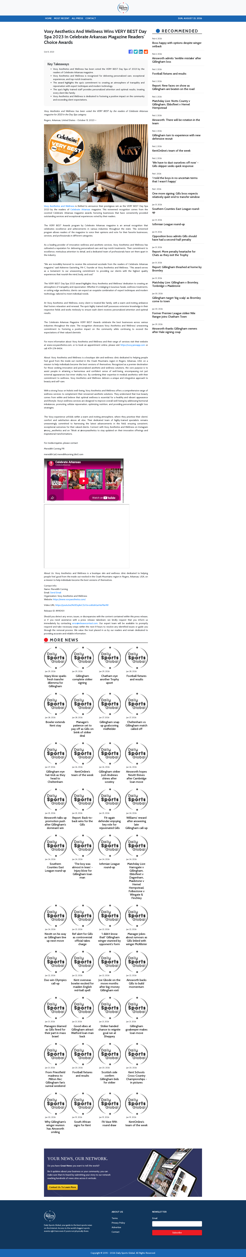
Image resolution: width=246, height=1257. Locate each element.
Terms (115, 1218)
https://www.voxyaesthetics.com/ (69, 599)
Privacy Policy (118, 1222)
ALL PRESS (77, 18)
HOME (48, 18)
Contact (115, 1232)
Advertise (116, 1227)
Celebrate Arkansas (80, 209)
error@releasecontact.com (85, 623)
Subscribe (177, 1232)
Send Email (55, 592)
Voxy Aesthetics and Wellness (59, 206)
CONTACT (90, 18)
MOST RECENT (61, 18)
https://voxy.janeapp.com (133, 345)
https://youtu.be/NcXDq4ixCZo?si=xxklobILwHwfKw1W (82, 605)
